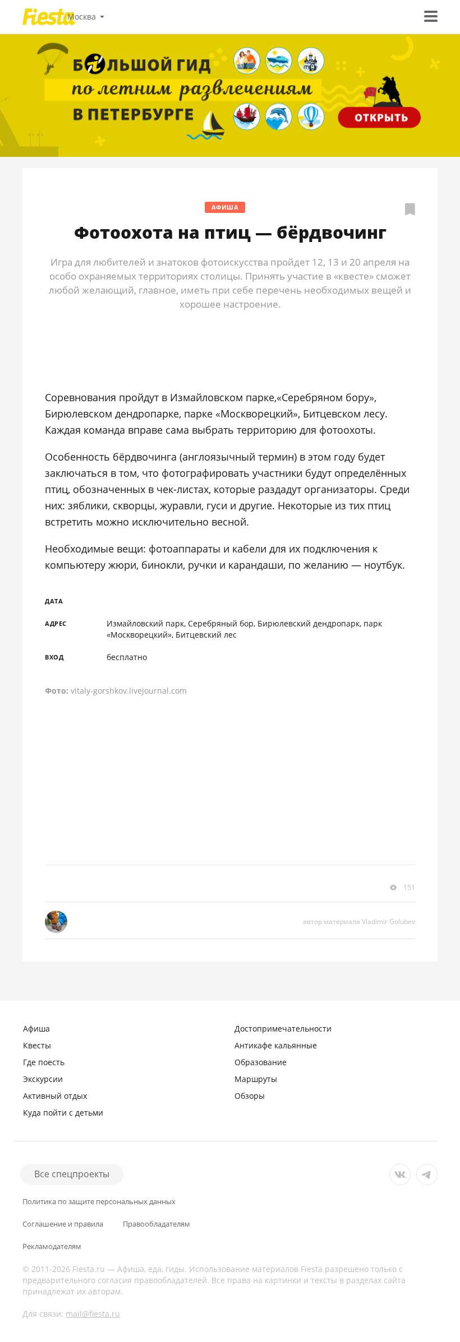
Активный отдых (55, 1095)
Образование (260, 1062)
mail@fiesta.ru (93, 1313)
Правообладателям (156, 1224)
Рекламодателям (51, 1246)
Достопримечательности (283, 1028)
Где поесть (44, 1062)
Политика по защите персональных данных (99, 1201)
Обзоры (249, 1095)
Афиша (225, 207)
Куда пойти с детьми (63, 1112)
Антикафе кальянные (275, 1045)
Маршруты (255, 1079)
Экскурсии (43, 1079)
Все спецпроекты (71, 1174)
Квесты (37, 1045)
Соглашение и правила (62, 1224)
